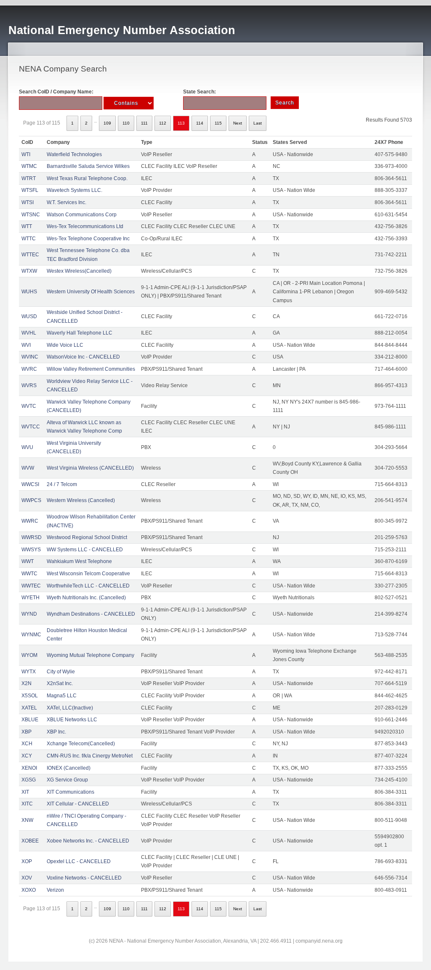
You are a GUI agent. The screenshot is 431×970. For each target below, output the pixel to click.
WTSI (27, 202)
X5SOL (29, 696)
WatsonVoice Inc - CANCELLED (83, 357)
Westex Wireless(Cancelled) (79, 271)
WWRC (29, 521)
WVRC (29, 369)
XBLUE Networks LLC (72, 720)
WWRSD (31, 537)
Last (257, 123)
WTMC (29, 166)
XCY (26, 756)
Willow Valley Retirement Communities (91, 369)
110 (126, 123)
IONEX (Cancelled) (68, 768)
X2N (26, 683)
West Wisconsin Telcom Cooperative (88, 574)
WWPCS (31, 500)
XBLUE (29, 720)
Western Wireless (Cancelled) (81, 500)
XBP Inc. (56, 732)
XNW (27, 820)
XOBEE (30, 841)
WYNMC (31, 635)
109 (107, 123)
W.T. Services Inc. (66, 202)
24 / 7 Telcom (62, 484)
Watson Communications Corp (82, 215)
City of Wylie (61, 672)
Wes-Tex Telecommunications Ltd (85, 226)
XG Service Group (67, 780)
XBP (26, 732)
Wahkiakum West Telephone (79, 561)
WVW (27, 468)
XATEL (29, 708)
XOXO (28, 890)
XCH (26, 744)
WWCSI (30, 484)
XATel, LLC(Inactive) (70, 708)
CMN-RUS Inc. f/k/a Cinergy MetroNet (90, 756)
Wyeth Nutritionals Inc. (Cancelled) (86, 598)
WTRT (28, 178)
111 (144, 123)
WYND (29, 614)
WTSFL (29, 190)
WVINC (29, 357)
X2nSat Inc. (60, 683)
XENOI (29, 768)
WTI (25, 154)
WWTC (29, 574)
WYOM (29, 655)
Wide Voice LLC (65, 345)
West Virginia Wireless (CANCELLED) (90, 468)
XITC (27, 804)
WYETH (30, 598)
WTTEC (30, 255)
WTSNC (30, 215)
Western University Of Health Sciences (91, 292)
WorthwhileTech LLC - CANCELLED (88, 586)
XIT (25, 792)
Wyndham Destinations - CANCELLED (91, 614)
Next (237, 123)
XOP (26, 861)
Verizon (55, 890)
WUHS (29, 292)
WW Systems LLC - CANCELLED (85, 550)
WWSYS (31, 550)
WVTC (28, 406)
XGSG (28, 780)
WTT (26, 226)
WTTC (28, 239)
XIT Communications (70, 792)
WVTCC (30, 427)
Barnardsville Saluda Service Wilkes (88, 166)
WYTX (28, 672)
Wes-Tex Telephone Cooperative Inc (88, 239)
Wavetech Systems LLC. (74, 190)
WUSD (29, 316)
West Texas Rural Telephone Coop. (87, 178)
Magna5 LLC (62, 696)
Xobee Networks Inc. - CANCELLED (88, 841)
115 (218, 123)
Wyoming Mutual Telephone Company (90, 655)
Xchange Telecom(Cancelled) (81, 744)
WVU (27, 447)
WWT (27, 561)
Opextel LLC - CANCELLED (79, 861)
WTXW (29, 271)
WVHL (28, 333)
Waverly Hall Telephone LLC (79, 333)
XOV (26, 878)
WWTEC (31, 586)
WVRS (29, 385)
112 (162, 123)
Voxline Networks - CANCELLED (84, 878)
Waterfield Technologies (74, 154)
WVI (26, 345)
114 (199, 123)
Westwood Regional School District (87, 537)
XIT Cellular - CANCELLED (78, 804)
